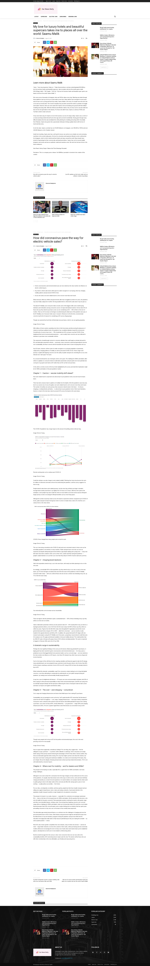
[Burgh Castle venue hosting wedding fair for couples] (95, 29)
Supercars (40, 20)
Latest (89, 964)
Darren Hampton (40, 38)
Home (34, 20)
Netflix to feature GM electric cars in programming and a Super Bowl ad (107, 37)
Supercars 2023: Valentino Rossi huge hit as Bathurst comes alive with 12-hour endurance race (41, 216)
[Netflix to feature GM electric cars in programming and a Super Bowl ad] (95, 37)
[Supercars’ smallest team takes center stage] (79, 207)
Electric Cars (100, 964)
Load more (103, 67)
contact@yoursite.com (66, 958)
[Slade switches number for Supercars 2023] (60, 207)
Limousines (106, 964)
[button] (115, 16)
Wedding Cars (113, 964)
